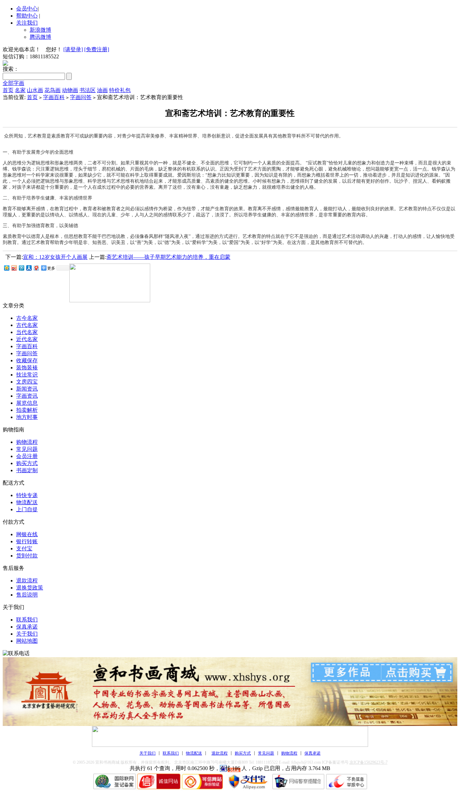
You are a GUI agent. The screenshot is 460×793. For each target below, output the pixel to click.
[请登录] (73, 49)
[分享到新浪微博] (14, 268)
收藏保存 (27, 360)
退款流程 (27, 580)
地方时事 (27, 417)
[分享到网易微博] (36, 268)
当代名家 (27, 332)
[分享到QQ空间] (6, 268)
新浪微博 (40, 30)
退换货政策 (29, 587)
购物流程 (27, 442)
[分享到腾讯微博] (21, 268)
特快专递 (27, 495)
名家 (20, 90)
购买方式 (27, 463)
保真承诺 (27, 627)
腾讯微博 (40, 37)
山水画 (35, 90)
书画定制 (27, 470)
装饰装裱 (27, 367)
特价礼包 (120, 90)
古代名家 (27, 325)
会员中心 (27, 8)
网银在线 (27, 534)
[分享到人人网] (28, 268)
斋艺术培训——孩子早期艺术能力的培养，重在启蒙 (168, 257)
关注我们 (27, 23)
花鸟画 (52, 90)
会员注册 (27, 456)
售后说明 (27, 595)
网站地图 (27, 641)
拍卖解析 (27, 410)
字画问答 (81, 97)
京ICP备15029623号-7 (369, 762)
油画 (102, 90)
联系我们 (27, 619)
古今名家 (27, 318)
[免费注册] (96, 49)
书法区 (87, 90)
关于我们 (27, 634)
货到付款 (27, 555)
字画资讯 (27, 396)
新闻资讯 (27, 389)
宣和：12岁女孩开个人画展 (55, 257)
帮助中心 (27, 16)
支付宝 (24, 548)
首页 (8, 90)
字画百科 (54, 97)
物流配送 (27, 502)
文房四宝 (27, 382)
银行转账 (27, 541)
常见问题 (27, 449)
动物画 (70, 90)
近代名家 (27, 339)
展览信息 (27, 403)
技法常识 (27, 374)
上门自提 (27, 509)
